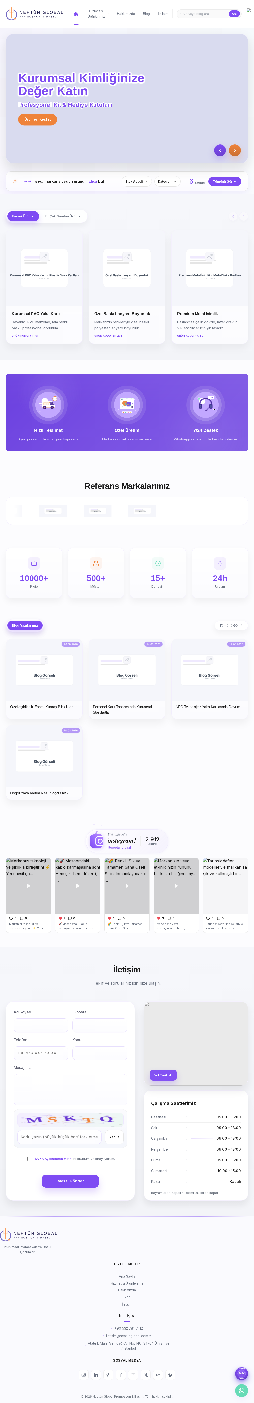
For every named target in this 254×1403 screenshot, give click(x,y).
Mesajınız (22, 1067)
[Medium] (158, 1375)
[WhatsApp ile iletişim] (241, 1390)
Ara (234, 13)
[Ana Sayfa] (34, 13)
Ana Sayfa (127, 1276)
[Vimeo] (170, 1375)
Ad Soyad (22, 1012)
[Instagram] (84, 1375)
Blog (127, 1297)
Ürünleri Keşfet (37, 119)
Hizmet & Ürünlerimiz (127, 1283)
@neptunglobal (119, 847)
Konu (76, 1039)
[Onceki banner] (220, 150)
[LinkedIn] (96, 1375)
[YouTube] (133, 1375)
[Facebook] (121, 1375)
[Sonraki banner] (235, 150)
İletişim (127, 1304)
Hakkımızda (127, 1290)
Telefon (20, 1039)
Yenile (114, 1137)
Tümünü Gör (222, 181)
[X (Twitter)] (146, 1375)
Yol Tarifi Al (163, 1075)
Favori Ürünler (23, 216)
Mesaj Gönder (70, 1181)
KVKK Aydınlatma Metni (53, 1159)
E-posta (79, 1012)
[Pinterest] (108, 1375)
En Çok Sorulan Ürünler (63, 216)
